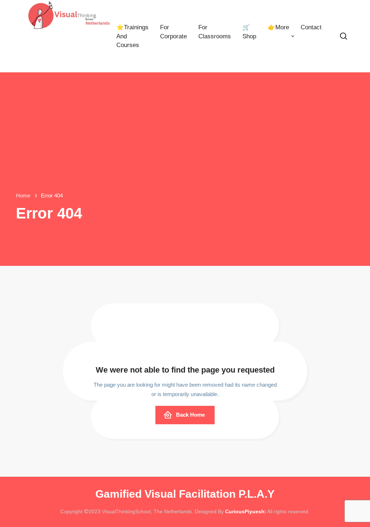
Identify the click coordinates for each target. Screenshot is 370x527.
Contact (311, 27)
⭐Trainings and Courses (132, 36)
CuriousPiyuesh (244, 511)
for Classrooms (214, 31)
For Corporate (173, 31)
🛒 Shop (249, 31)
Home (23, 195)
